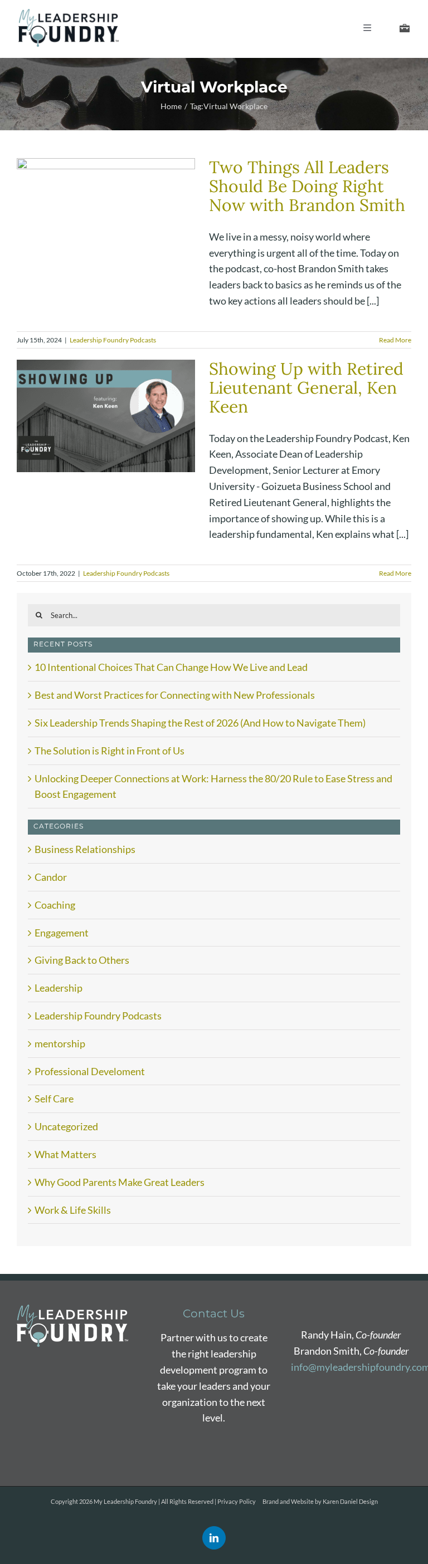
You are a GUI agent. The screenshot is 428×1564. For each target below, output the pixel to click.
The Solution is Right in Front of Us (109, 750)
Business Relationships (85, 849)
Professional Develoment (90, 1071)
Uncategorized (66, 1126)
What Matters (65, 1154)
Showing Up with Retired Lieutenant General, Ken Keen (306, 387)
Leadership (58, 988)
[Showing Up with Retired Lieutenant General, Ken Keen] (106, 416)
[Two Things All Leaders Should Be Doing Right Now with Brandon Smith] (106, 214)
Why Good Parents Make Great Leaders (120, 1182)
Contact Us (214, 1313)
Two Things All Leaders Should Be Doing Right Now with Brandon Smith (307, 185)
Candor (51, 877)
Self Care (54, 1098)
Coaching (55, 905)
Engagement (62, 932)
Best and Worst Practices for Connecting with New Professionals (175, 695)
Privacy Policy (236, 1501)
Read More (395, 340)
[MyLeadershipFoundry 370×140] (68, 14)
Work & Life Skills (73, 1210)
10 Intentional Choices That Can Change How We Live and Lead (171, 667)
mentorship (60, 1043)
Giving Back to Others (82, 960)
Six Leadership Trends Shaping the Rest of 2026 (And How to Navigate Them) (200, 723)
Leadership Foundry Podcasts (113, 340)
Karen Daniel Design (350, 1501)
